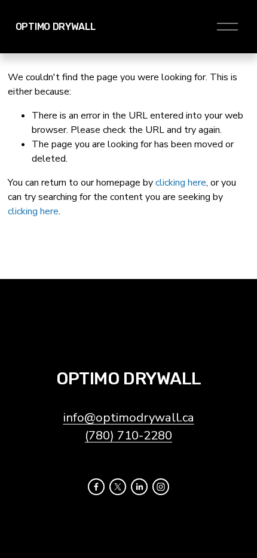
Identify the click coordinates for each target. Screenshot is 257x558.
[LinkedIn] (139, 486)
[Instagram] (160, 486)
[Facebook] (96, 486)
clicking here (180, 182)
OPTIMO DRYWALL (56, 26)
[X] (117, 486)
